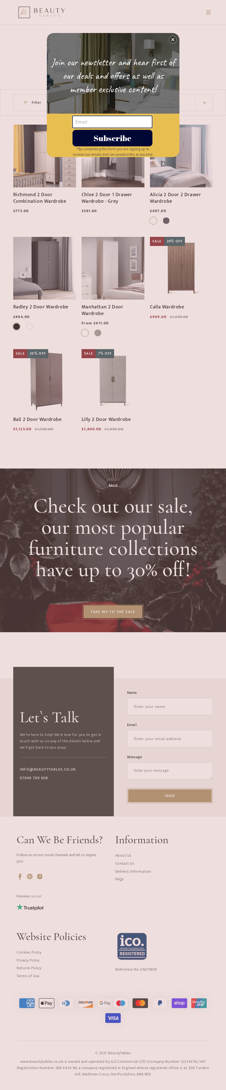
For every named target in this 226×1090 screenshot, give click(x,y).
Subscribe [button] (112, 138)
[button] (173, 39)
